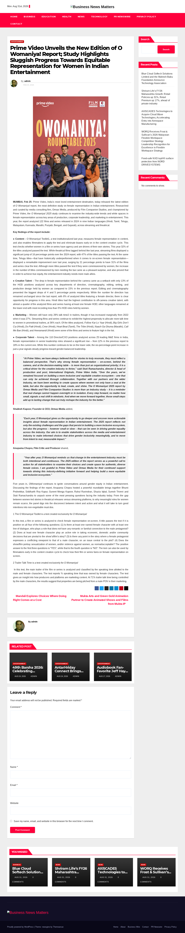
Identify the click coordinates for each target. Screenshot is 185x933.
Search (145, 39)
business (29, 16)
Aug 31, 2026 (21, 877)
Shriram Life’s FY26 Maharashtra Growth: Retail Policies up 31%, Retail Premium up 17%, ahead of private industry (155, 97)
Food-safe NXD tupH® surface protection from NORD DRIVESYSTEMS (157, 161)
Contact (16, 24)
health (66, 16)
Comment (16, 707)
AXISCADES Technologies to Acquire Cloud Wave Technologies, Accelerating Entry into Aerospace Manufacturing (157, 117)
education (49, 16)
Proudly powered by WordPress (20, 927)
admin (27, 81)
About (123, 927)
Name (14, 767)
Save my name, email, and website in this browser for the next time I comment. (53, 821)
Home (13, 16)
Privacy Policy (146, 16)
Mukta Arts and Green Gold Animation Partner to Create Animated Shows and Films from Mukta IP (99, 599)
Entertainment (17, 41)
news (81, 16)
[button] (176, 20)
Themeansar (58, 927)
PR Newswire (122, 16)
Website (14, 803)
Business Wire (134, 927)
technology (99, 16)
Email (13, 785)
